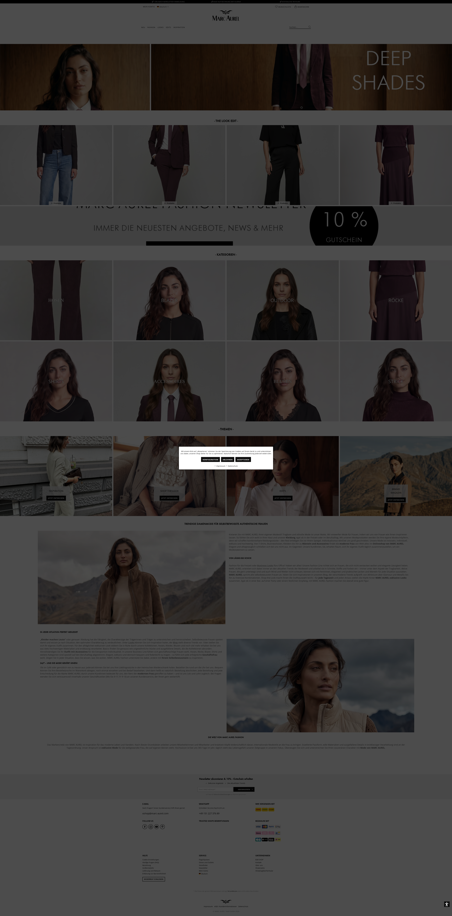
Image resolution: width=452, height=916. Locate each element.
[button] (447, 904)
